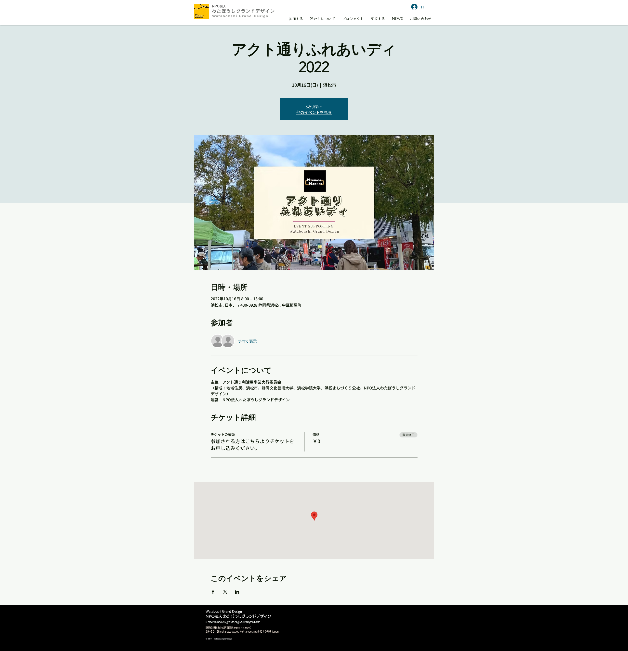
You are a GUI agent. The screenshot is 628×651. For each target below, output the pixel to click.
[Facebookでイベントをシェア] (213, 592)
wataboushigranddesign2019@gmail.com (236, 622)
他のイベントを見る (314, 112)
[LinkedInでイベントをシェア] (237, 592)
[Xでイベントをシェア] (225, 592)
